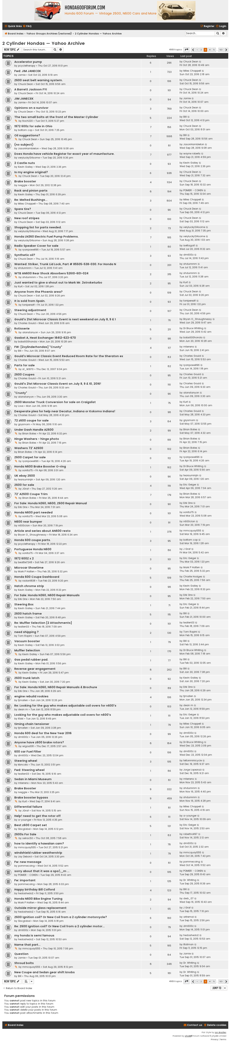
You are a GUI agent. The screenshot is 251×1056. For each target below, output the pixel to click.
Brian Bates (29, 433)
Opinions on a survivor (31, 108)
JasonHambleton (28, 148)
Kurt (20, 286)
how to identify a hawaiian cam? (39, 843)
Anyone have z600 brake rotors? (39, 742)
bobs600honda (27, 341)
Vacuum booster (27, 641)
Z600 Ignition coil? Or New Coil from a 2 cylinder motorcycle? (60, 917)
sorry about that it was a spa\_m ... (41, 871)
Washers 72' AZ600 (28, 448)
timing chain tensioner (31, 724)
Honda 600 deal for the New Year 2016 (43, 733)
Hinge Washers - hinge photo (36, 439)
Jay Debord (25, 856)
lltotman (188, 944)
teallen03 (23, 626)
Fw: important (24, 880)
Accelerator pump (28, 62)
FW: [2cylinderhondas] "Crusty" (38, 347)
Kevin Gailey (25, 166)
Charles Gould (27, 323)
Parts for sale (24, 365)
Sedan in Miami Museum (33, 779)
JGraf (25, 488)
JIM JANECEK (24, 99)
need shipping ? (26, 632)
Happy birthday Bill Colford (34, 889)
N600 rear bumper (28, 522)
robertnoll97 (190, 834)
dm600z (188, 254)
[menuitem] (27, 26)
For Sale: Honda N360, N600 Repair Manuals (47, 595)
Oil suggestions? (27, 135)
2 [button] (201, 49)
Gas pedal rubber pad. (31, 660)
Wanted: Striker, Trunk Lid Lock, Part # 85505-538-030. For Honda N (65, 264)
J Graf (187, 549)
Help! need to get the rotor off (37, 816)
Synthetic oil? (24, 255)
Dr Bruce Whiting (193, 328)
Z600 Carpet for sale (30, 457)
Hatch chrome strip (29, 586)
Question (21, 954)
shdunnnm (25, 268)
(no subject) (24, 145)
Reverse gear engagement (34, 669)
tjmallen (23, 700)
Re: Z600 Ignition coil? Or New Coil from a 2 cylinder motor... (59, 926)
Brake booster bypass (31, 797)
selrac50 (27, 838)
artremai (188, 916)
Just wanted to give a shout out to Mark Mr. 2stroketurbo (58, 282)
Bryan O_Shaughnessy (197, 319)
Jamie (21, 75)
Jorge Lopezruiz (192, 769)
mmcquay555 (192, 530)
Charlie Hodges (192, 576)
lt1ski (20, 718)
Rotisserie (22, 328)
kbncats (23, 764)
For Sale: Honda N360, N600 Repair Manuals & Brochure (55, 687)
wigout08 (28, 746)
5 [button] (214, 49)
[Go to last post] (200, 61)
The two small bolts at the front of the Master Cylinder (56, 117)
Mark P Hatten (26, 571)
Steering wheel (25, 761)
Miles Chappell (192, 70)
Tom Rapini (25, 635)
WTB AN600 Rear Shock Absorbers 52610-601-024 (51, 273)
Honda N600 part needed (33, 512)
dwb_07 (188, 898)
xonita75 (27, 470)
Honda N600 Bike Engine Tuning (38, 899)
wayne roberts (191, 153)
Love (20, 406)
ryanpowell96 (30, 249)
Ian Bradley (220, 1032)
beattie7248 (25, 562)
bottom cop (25, 130)
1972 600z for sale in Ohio (33, 126)
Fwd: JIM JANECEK (27, 71)
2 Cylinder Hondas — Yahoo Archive (43, 43)
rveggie (22, 185)
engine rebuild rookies (31, 696)
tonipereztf (28, 304)
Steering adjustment (30, 310)
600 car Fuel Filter (27, 752)
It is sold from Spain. (29, 301)
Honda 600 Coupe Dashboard (36, 577)
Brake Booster (25, 788)
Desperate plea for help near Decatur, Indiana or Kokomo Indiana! (64, 411)
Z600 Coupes (24, 374)
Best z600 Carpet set (30, 825)
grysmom (24, 424)
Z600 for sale (24, 485)
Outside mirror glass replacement (40, 908)
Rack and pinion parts (30, 191)
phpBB (188, 1035)
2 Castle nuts (24, 163)
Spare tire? (22, 209)
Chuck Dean (190, 61)
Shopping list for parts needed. (38, 227)
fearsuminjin (25, 479)
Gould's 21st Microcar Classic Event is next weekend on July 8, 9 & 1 (65, 319)
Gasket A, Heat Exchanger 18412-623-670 (45, 338)
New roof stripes (26, 218)
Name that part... (27, 945)
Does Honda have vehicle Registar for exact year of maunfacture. (64, 154)
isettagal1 (189, 245)
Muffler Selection (27, 650)
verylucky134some (29, 157)
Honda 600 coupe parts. (32, 540)
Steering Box (24, 604)
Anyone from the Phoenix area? (38, 292)
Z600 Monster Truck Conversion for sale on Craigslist (55, 402)
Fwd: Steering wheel (29, 770)
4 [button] (209, 49)
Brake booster (25, 181)
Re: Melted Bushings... (30, 200)
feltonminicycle (192, 760)
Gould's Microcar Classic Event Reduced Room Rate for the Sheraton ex (68, 356)
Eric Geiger (189, 484)
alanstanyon (30, 332)
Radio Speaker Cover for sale (36, 246)
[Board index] (48, 11)
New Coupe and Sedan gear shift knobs (44, 972)
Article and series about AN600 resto (42, 531)
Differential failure (28, 807)
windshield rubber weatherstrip (38, 853)
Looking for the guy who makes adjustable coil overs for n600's (62, 715)
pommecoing (26, 865)
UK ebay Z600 (24, 476)
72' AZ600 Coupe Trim (31, 494)
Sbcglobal (24, 829)
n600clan (24, 525)
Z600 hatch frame (28, 614)
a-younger (24, 819)
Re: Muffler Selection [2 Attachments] (43, 623)
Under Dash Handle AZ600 (34, 430)
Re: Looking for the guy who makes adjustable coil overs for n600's (65, 706)
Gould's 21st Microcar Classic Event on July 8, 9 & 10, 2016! (57, 384)
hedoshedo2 (25, 893)
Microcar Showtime (29, 568)
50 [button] (221, 49)
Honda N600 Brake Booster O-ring (40, 466)
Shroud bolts (24, 963)
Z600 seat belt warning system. (38, 80)
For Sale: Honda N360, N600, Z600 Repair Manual (50, 503)
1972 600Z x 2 (24, 558)
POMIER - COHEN (193, 190)
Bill (185, 116)
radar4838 (28, 580)
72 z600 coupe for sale (31, 420)
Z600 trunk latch (26, 678)
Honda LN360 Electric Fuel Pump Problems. (46, 237)
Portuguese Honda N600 (32, 549)
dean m (23, 709)
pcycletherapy (26, 65)
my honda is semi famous (34, 935)
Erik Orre (22, 507)
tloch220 (27, 120)
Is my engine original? (31, 172)
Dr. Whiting (189, 880)
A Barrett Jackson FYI (30, 89)
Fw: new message (27, 862)
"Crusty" (20, 393)
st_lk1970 (28, 369)
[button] (186, 49)
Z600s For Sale (25, 834)
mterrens (188, 346)
